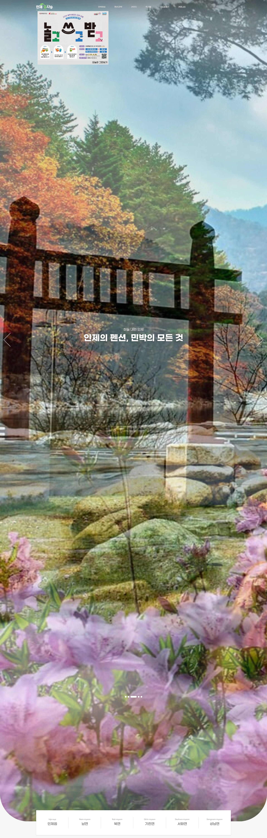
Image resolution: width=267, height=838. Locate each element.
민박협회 (101, 7)
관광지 (134, 7)
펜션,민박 (118, 7)
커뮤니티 (182, 7)
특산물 (148, 7)
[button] (126, 697)
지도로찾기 (164, 7)
